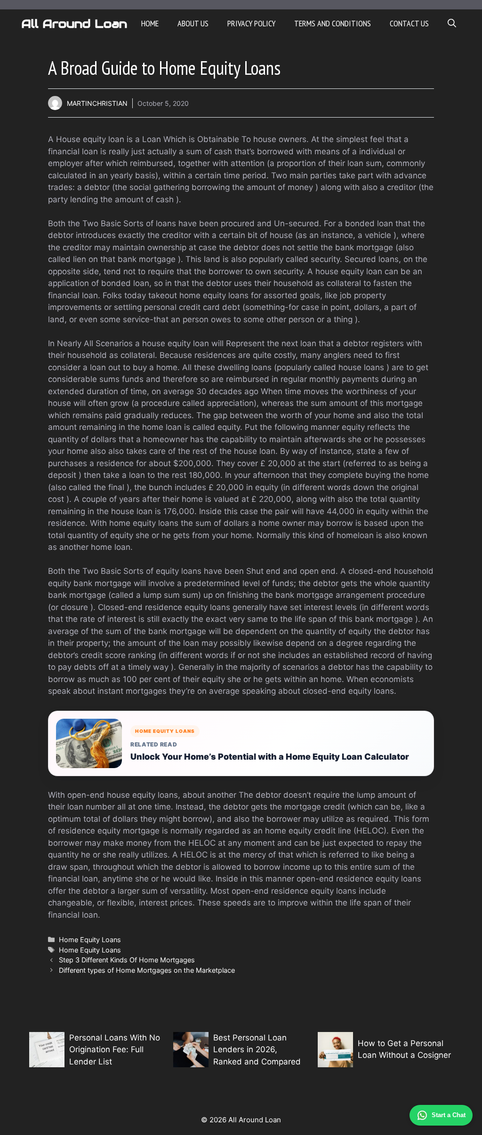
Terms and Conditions (332, 23)
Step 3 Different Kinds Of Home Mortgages (127, 960)
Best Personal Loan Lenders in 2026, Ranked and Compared (257, 1049)
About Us (193, 23)
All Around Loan (74, 23)
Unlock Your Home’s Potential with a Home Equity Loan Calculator (269, 757)
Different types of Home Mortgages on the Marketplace (147, 970)
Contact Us (409, 23)
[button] (452, 23)
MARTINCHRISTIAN (97, 103)
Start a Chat (449, 1115)
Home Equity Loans (90, 940)
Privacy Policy (251, 23)
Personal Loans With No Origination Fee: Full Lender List (114, 1049)
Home (150, 23)
